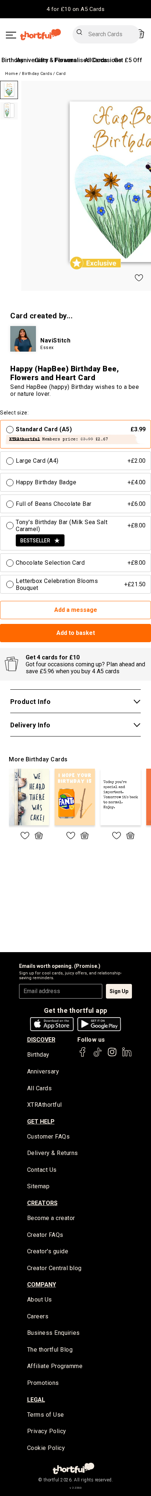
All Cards (39, 1088)
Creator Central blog (54, 1268)
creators (42, 1203)
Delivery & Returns (52, 1153)
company (41, 1284)
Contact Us (42, 1169)
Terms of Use (45, 1414)
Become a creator (51, 1218)
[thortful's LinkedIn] (126, 1055)
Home (11, 73)
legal (36, 1399)
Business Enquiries (53, 1332)
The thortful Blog (50, 1349)
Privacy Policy (46, 1431)
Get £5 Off (128, 60)
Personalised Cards (80, 60)
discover (41, 1039)
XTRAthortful (44, 1104)
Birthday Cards (37, 73)
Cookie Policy (46, 1447)
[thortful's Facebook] (82, 1055)
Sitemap (38, 1186)
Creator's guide (48, 1251)
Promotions (43, 1382)
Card (61, 73)
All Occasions (103, 60)
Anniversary (32, 60)
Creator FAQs (45, 1234)
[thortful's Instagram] (112, 1055)
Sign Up (119, 991)
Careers (38, 1316)
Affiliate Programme (55, 1366)
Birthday (12, 60)
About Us (39, 1299)
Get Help (41, 1121)
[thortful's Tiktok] (97, 1055)
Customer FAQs (48, 1136)
